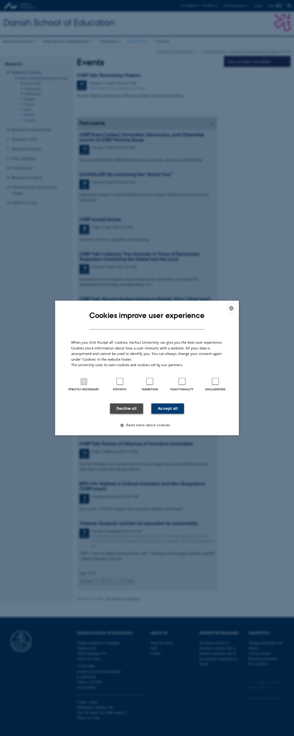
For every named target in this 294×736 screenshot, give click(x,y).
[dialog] (147, 368)
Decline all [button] (126, 408)
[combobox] (231, 308)
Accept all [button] (168, 408)
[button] (147, 425)
